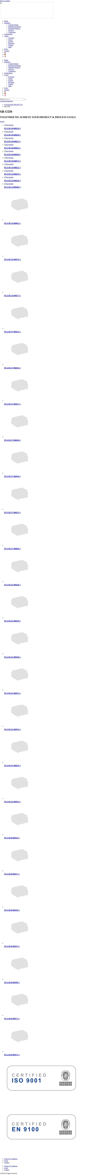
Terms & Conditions (10, 1159)
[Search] (25, 99)
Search (2, 99)
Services (11, 30)
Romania (11, 43)
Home (6, 21)
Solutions (7, 23)
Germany (11, 38)
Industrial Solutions (14, 27)
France (10, 40)
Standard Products (14, 28)
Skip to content (5, 1)
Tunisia (10, 45)
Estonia (10, 41)
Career (6, 36)
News (6, 49)
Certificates (12, 32)
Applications (8, 34)
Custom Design (13, 25)
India (10, 47)
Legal (6, 1161)
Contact (6, 51)
